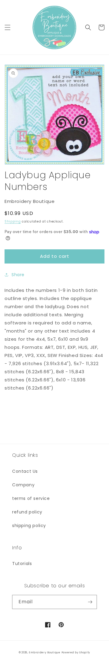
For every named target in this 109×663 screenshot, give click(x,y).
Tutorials (22, 563)
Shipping (13, 221)
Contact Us (25, 471)
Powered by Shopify (76, 652)
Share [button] (18, 275)
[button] (7, 27)
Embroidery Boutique (44, 652)
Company (23, 485)
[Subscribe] (90, 602)
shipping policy (29, 526)
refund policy (27, 512)
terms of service (31, 498)
